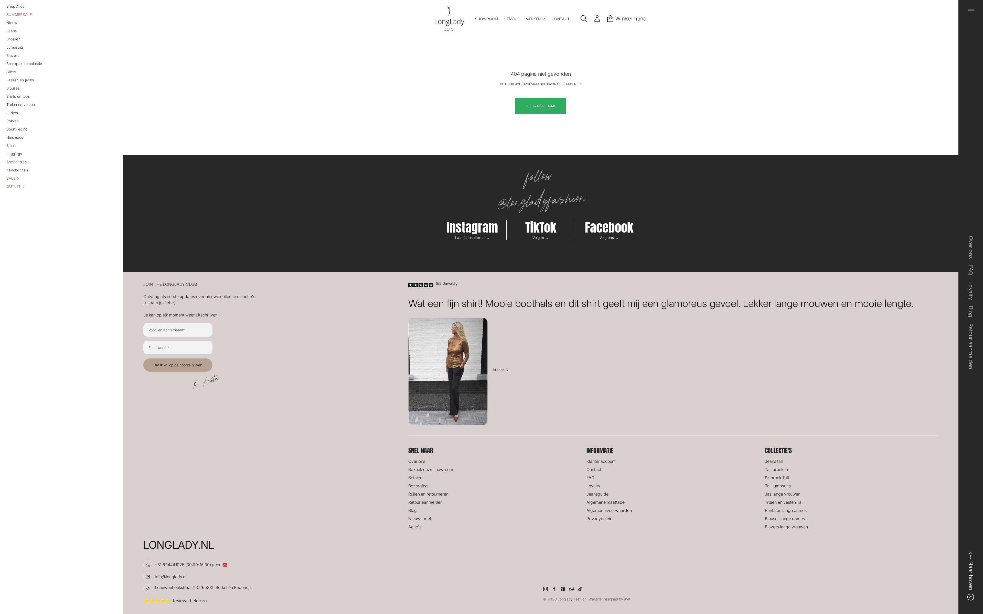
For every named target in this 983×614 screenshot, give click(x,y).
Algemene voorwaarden (609, 510)
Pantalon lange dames (786, 510)
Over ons (416, 461)
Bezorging (418, 485)
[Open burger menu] (971, 10)
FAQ (590, 477)
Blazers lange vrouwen (786, 526)
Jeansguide (597, 494)
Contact (593, 469)
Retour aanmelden (425, 502)
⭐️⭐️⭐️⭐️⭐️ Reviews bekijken (175, 600)
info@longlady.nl (170, 576)
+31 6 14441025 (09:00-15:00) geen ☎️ (191, 564)
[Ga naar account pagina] (597, 18)
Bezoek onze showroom (430, 469)
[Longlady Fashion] (449, 19)
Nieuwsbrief (419, 518)
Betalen (415, 477)
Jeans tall (774, 461)
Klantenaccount (601, 461)
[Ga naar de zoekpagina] (584, 18)
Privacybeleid (599, 518)
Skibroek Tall (777, 477)
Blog (412, 510)
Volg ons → (609, 237)
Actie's (414, 526)
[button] (61, 178)
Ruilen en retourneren (428, 494)
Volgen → (540, 237)
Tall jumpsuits (778, 485)
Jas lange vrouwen (782, 494)
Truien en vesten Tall (784, 502)
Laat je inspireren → (472, 237)
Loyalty (593, 485)
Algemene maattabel (606, 502)
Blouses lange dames (785, 518)
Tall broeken (776, 469)
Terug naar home (540, 106)
